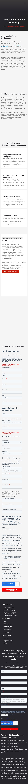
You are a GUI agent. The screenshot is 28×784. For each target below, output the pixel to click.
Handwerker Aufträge (5, 776)
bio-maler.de (10, 773)
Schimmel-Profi (19, 775)
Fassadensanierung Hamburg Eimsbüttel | (10, 745)
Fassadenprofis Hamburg (6, 764)
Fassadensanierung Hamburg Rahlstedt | (10, 749)
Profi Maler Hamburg (5, 758)
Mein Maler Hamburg (15, 759)
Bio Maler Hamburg (22, 767)
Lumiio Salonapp (9, 772)
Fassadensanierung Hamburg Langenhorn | (10, 748)
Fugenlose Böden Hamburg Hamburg (9, 767)
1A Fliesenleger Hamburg (18, 762)
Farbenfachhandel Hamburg (19, 764)
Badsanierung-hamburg (10, 775)
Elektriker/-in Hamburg (17, 761)
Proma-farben (4, 773)
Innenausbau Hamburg (11, 778)
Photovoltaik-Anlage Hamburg (20, 765)
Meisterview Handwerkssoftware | (13, 770)
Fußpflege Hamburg (21, 778)
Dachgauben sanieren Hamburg (12, 238)
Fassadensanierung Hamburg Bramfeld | (18, 741)
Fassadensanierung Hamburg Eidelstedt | (10, 743)
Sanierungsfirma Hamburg (7, 762)
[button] (25, 3)
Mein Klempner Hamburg (15, 758)
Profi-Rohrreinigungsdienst (19, 772)
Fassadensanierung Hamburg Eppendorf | (10, 746)
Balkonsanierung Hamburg (16, 776)
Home (4, 26)
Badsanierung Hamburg (6, 768)
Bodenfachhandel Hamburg (7, 765)
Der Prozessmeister (16, 768)
